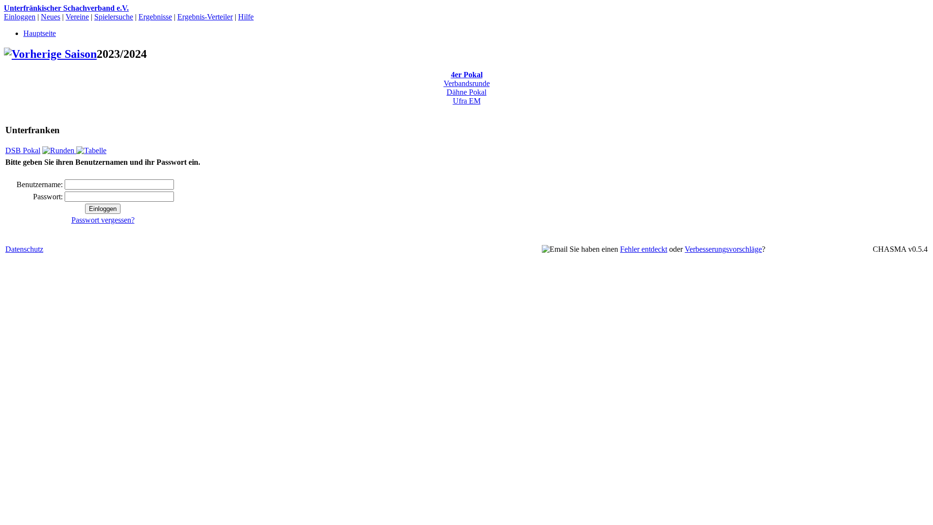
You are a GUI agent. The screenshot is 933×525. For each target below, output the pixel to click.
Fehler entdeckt (643, 249)
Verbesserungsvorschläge (723, 249)
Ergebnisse (155, 17)
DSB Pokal (22, 150)
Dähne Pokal (466, 92)
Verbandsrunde (467, 83)
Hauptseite (39, 33)
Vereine (77, 17)
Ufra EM (467, 101)
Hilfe (246, 17)
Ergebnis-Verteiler (205, 17)
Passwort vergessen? (103, 220)
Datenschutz (24, 249)
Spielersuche (113, 17)
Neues (50, 17)
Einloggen (19, 17)
